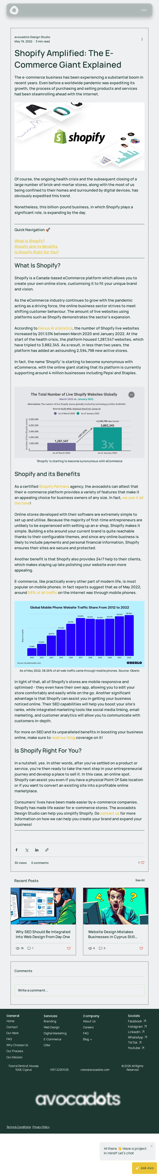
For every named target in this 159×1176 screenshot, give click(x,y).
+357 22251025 (59, 1070)
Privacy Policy (41, 1127)
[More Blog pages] (91, 1039)
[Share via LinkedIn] (37, 850)
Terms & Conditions (18, 1127)
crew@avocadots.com (95, 1070)
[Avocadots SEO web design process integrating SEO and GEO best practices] (43, 906)
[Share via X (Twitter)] (27, 850)
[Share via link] (47, 850)
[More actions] (142, 39)
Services (50, 1016)
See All (140, 880)
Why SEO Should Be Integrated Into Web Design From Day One (43, 934)
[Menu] (144, 10)
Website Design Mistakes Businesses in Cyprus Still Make (111, 934)
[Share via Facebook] (16, 850)
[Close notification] (152, 1146)
